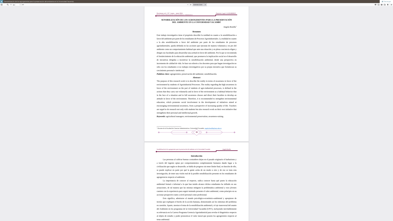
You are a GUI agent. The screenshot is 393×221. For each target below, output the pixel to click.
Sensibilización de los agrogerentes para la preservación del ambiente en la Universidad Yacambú (39, 1)
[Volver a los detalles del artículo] (1, 1)
